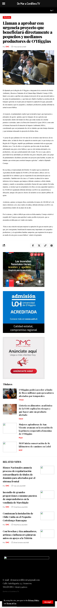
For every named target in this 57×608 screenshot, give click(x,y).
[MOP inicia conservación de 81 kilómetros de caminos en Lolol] (10, 447)
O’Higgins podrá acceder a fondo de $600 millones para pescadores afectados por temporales (36, 392)
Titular (21, 400)
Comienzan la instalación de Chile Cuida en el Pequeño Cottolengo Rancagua (18, 517)
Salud (21, 419)
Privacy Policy (33, 600)
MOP (20, 450)
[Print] (51, 245)
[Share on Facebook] (33, 245)
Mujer (21, 438)
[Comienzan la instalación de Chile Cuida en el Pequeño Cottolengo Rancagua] (47, 516)
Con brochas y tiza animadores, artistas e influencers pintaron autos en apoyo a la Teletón (20, 535)
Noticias (7, 17)
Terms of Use (11, 603)
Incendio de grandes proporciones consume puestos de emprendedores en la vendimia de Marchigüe (20, 497)
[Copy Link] (45, 245)
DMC (7, 47)
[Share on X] (39, 245)
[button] (47, 602)
